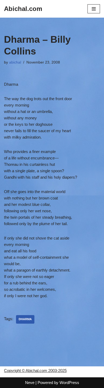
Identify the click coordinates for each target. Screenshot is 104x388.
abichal (15, 62)
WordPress (69, 382)
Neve (29, 382)
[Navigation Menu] (93, 8)
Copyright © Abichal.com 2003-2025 (35, 370)
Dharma (25, 319)
